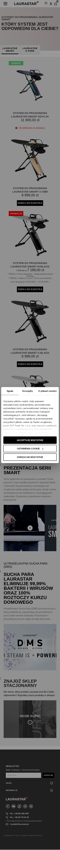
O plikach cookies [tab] (47, 391)
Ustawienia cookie (28, 448)
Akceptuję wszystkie (30, 440)
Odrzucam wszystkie (30, 457)
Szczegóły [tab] (27, 391)
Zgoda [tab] (10, 391)
